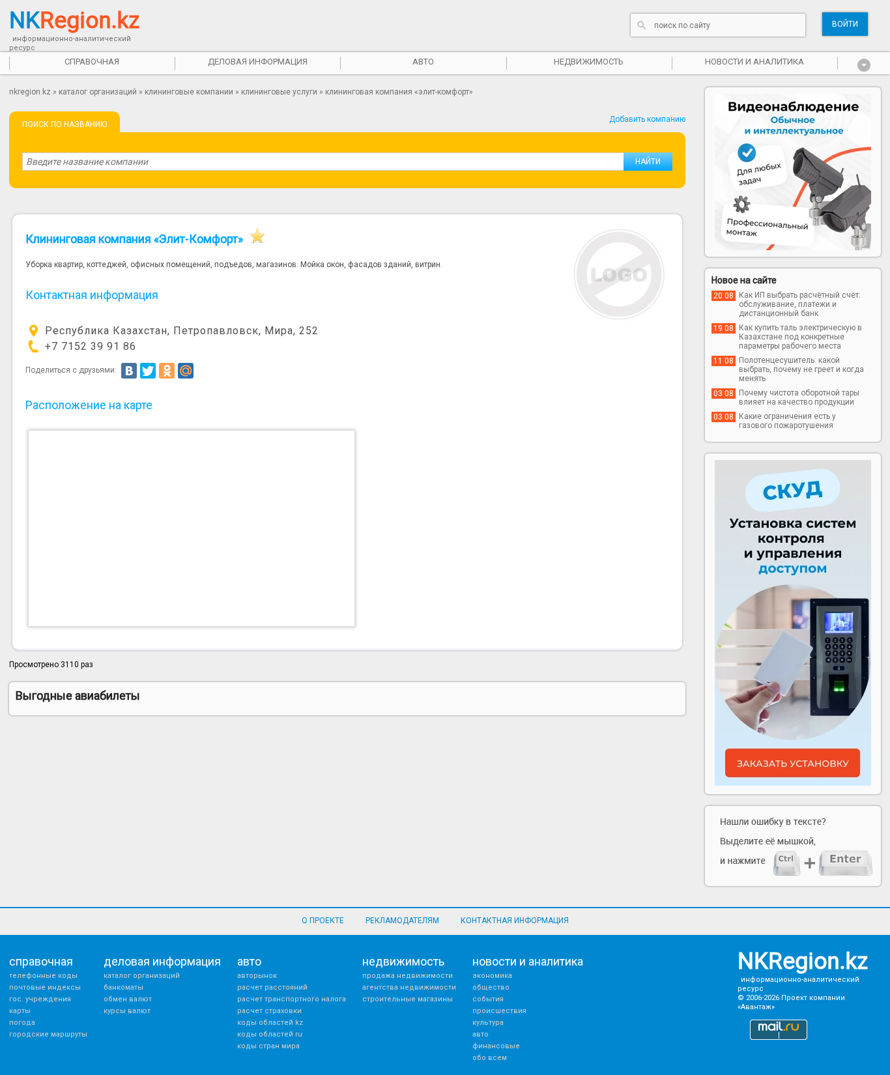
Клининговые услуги (279, 91)
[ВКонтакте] (129, 371)
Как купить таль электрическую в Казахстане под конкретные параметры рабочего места (800, 337)
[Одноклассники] (167, 371)
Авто (480, 1034)
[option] (793, 172)
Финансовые (496, 1046)
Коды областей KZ (270, 1022)
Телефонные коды (43, 975)
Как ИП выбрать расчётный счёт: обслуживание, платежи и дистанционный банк (800, 304)
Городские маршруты (48, 1034)
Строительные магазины (407, 999)
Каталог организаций (98, 91)
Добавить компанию (647, 119)
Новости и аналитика (754, 61)
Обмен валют (128, 999)
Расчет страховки (269, 1011)
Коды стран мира (268, 1046)
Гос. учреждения (40, 999)
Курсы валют (127, 1011)
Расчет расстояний (272, 987)
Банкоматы (123, 987)
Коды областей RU (269, 1034)
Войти (845, 24)
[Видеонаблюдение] (793, 172)
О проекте (323, 920)
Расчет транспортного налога (291, 999)
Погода (22, 1022)
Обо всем (489, 1058)
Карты (20, 1011)
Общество (491, 987)
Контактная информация (515, 920)
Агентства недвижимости (409, 987)
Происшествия (499, 1011)
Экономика (492, 975)
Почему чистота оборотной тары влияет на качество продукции (799, 397)
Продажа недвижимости (407, 975)
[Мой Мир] (186, 371)
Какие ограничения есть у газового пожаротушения (787, 421)
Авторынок (257, 975)
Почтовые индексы (45, 987)
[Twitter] (148, 371)
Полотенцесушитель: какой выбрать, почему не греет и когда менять (801, 369)
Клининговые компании (189, 91)
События (488, 999)
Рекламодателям (402, 920)
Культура (488, 1022)
